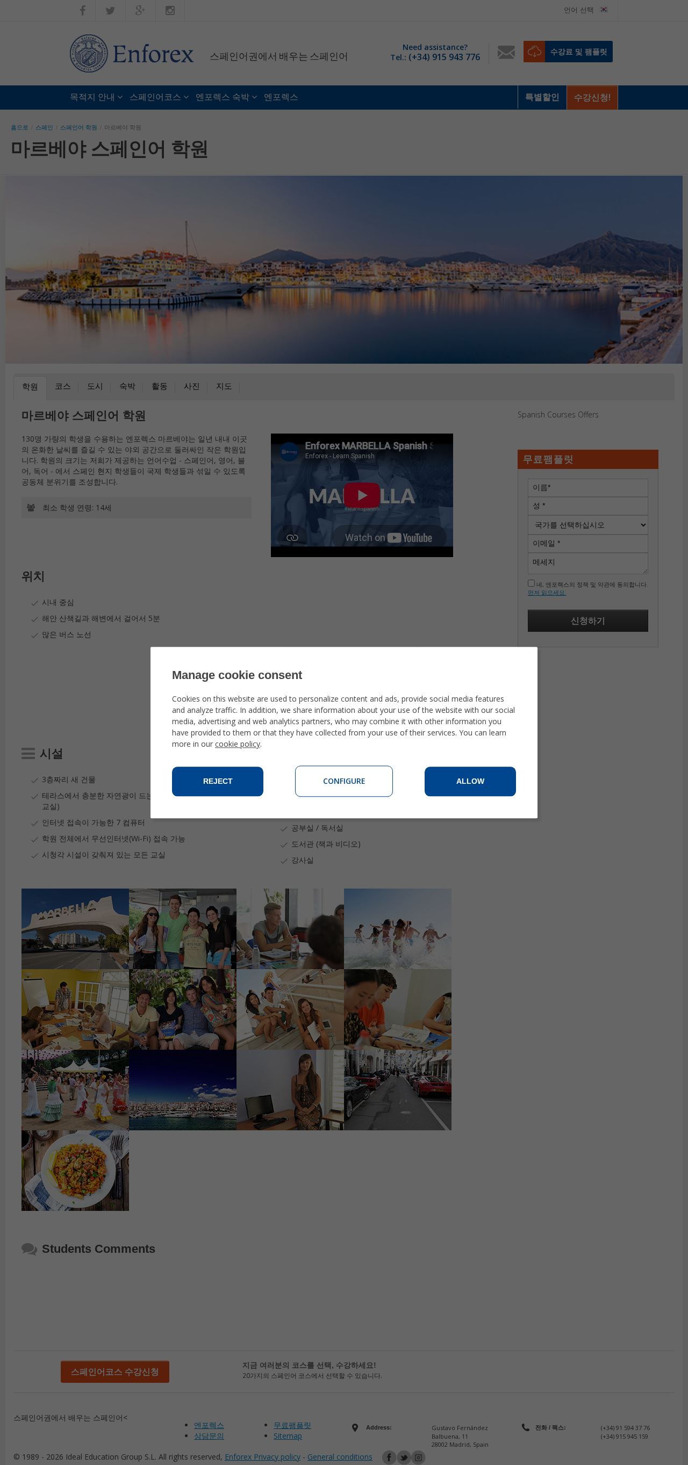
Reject (218, 781)
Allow (470, 781)
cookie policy (237, 744)
